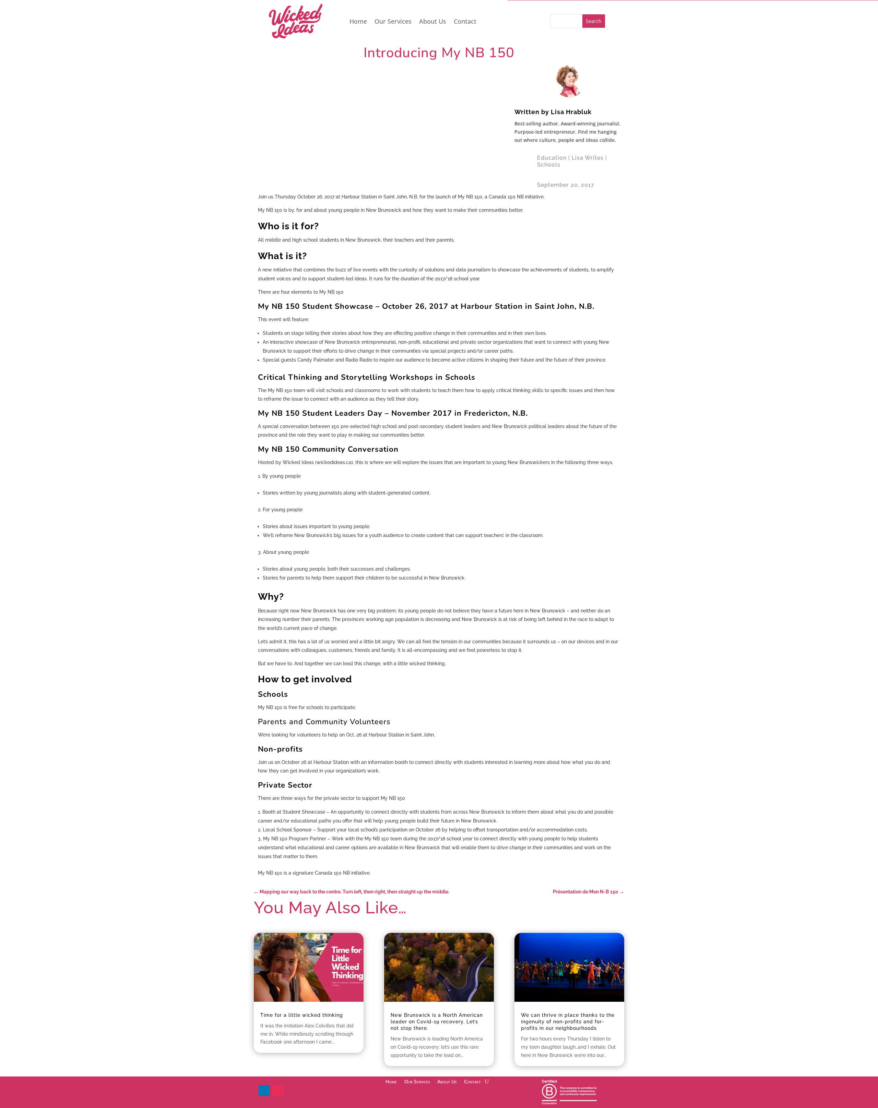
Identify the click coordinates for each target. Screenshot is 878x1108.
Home (358, 22)
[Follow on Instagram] (277, 1090)
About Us (432, 22)
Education (552, 158)
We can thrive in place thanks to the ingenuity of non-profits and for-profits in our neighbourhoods (568, 1021)
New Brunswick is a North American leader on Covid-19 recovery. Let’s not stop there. (437, 1021)
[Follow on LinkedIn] (264, 1090)
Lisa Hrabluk (571, 111)
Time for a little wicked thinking (301, 1015)
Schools (548, 164)
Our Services (393, 22)
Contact (465, 22)
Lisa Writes (588, 158)
